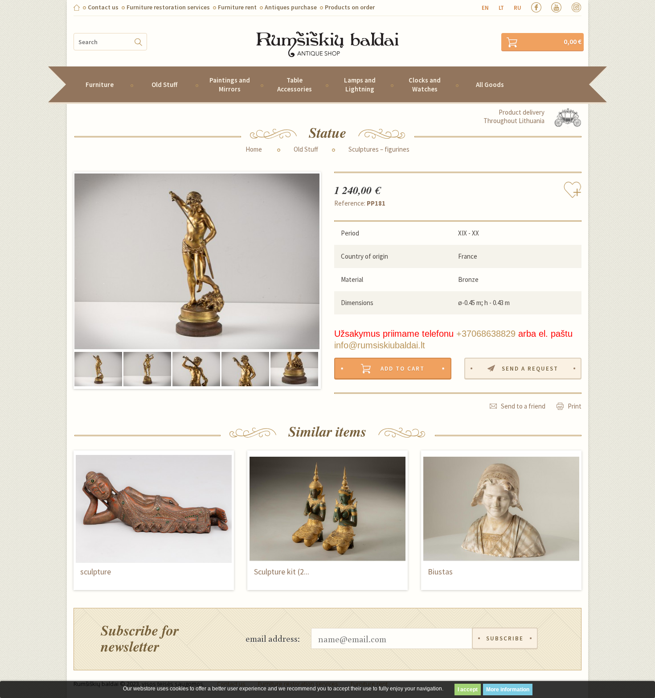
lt (501, 8)
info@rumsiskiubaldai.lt (379, 345)
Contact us (103, 7)
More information (507, 689)
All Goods (490, 84)
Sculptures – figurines (378, 149)
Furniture (100, 84)
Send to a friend (523, 406)
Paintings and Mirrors (229, 84)
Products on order (350, 7)
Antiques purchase (291, 7)
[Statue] (196, 261)
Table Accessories (294, 84)
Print (574, 406)
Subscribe (505, 638)
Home (254, 149)
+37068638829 (486, 334)
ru (517, 8)
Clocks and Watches (425, 84)
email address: (273, 638)
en (485, 8)
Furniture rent (237, 7)
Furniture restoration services (168, 7)
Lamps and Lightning (360, 84)
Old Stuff (164, 84)
